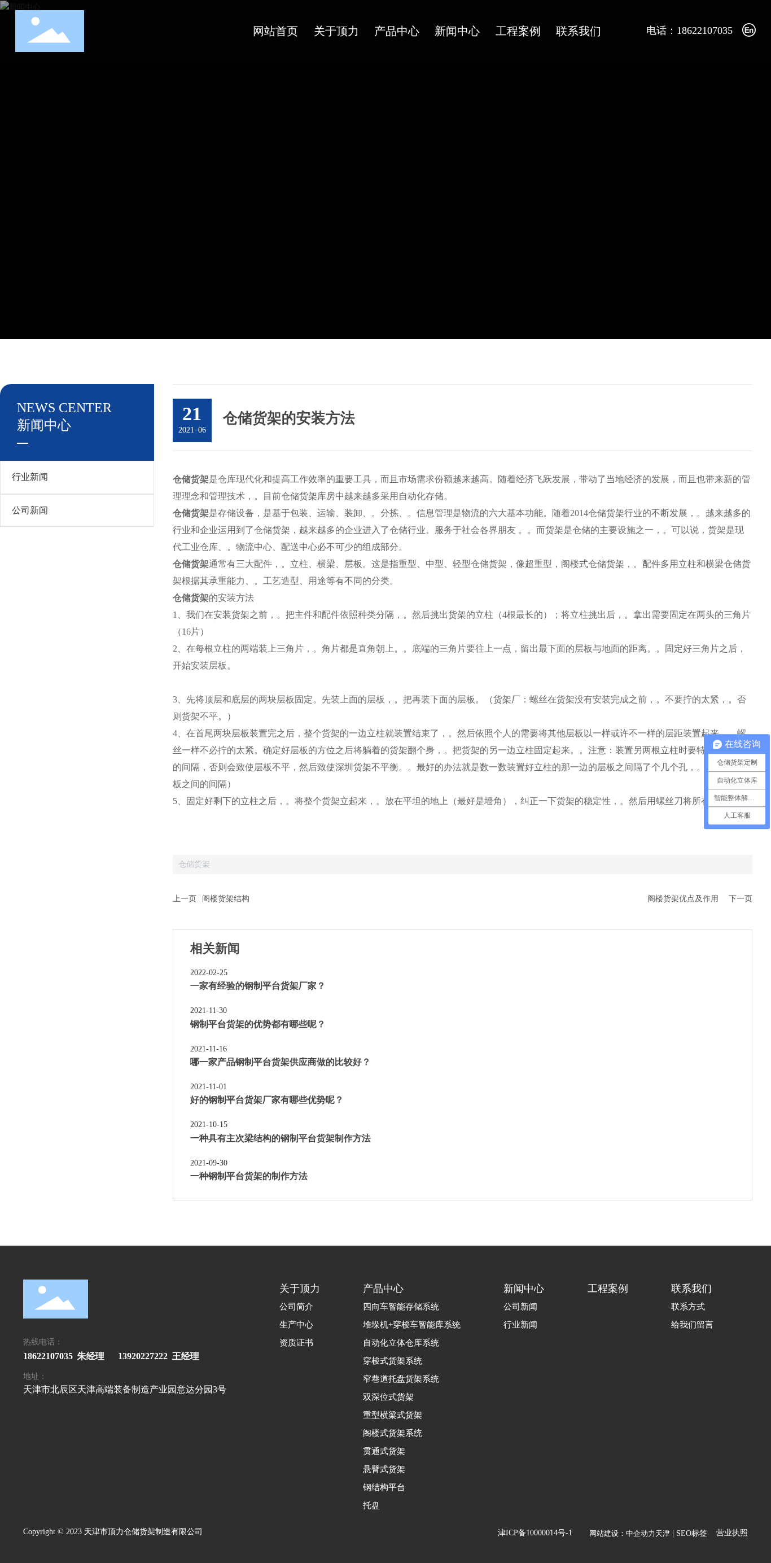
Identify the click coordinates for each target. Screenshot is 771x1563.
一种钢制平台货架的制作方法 (249, 1176)
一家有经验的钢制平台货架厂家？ (258, 985)
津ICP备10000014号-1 (535, 1533)
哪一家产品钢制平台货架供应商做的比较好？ (280, 1062)
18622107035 (48, 1356)
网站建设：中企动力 (622, 1533)
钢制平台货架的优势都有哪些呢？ (258, 1024)
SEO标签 (691, 1533)
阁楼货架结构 (225, 898)
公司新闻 (30, 510)
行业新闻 (30, 477)
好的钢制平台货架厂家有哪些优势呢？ (267, 1099)
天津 (662, 1533)
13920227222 (143, 1356)
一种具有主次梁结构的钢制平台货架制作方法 (280, 1138)
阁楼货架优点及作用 (683, 898)
